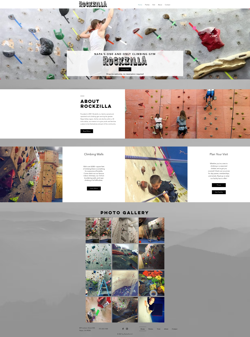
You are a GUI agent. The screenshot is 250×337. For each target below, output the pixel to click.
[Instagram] (127, 329)
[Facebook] (123, 329)
